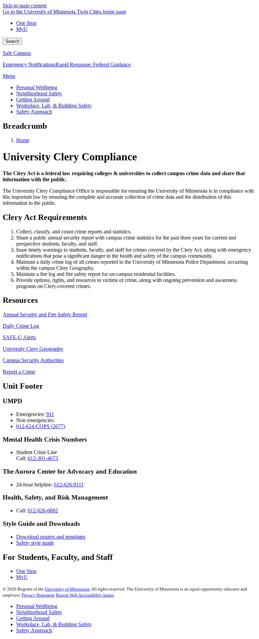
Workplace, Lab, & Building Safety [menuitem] (54, 105)
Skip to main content (25, 5)
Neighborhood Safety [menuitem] (39, 93)
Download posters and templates (50, 537)
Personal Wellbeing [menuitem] (36, 87)
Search (12, 41)
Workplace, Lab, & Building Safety (54, 624)
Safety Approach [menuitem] (34, 112)
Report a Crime (19, 372)
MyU (22, 29)
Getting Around (33, 618)
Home (22, 140)
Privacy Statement (38, 595)
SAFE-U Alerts (19, 337)
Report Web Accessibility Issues (85, 595)
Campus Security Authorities (33, 360)
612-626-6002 (43, 510)
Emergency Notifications (29, 64)
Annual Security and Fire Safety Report (45, 314)
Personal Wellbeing (36, 606)
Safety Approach (34, 630)
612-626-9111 (69, 484)
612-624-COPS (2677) (40, 426)
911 (50, 414)
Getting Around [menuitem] (33, 99)
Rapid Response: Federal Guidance (93, 64)
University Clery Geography (33, 349)
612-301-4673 (43, 458)
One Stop (26, 23)
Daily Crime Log (21, 326)
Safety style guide (35, 543)
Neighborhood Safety (39, 612)
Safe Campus (17, 53)
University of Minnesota (67, 589)
